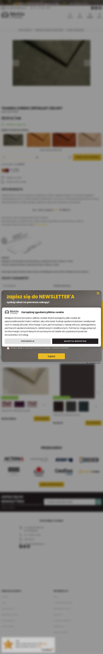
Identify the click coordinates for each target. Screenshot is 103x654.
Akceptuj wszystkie (75, 341)
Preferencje (27, 341)
